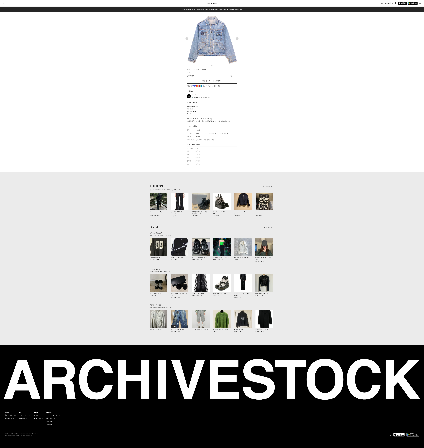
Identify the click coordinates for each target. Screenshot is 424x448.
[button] (211, 65)
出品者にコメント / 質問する (212, 81)
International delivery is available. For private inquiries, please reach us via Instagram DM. (212, 9)
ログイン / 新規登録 (386, 3)
